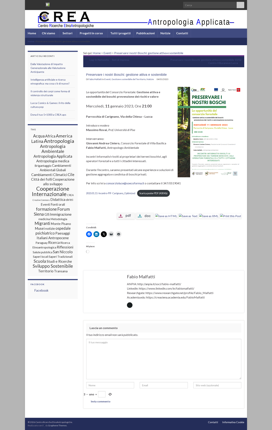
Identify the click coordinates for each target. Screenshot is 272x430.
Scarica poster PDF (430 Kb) (153, 193)
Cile (71, 174)
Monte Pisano (61, 224)
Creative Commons (41, 200)
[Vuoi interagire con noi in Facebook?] (35, 4)
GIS (46, 214)
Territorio (45, 271)
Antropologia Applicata (52, 156)
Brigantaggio (43, 165)
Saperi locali (40, 256)
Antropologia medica (52, 161)
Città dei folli (41, 179)
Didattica (57, 199)
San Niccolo (63, 252)
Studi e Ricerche (59, 261)
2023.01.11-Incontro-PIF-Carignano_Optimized (110, 193)
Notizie (165, 33)
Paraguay (42, 242)
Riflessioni (65, 247)
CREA (70, 195)
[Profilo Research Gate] (48, 4)
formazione (46, 209)
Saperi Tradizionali (61, 256)
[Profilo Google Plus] (54, 4)
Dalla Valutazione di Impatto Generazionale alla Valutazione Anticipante (48, 67)
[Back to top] (263, 421)
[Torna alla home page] (136, 19)
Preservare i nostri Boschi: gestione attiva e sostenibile (148, 53)
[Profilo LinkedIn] (41, 4)
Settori (68, 33)
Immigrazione (61, 214)
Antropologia (59, 141)
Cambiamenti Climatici (49, 174)
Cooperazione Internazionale (50, 191)
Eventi (107, 53)
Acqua (39, 135)
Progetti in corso (91, 33)
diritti (69, 199)
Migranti (42, 223)
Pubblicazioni (145, 33)
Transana (61, 271)
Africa (50, 136)
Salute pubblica (42, 252)
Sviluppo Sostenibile (53, 266)
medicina (44, 219)
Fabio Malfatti (95, 79)
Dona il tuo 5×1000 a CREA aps (48, 114)
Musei (40, 228)
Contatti (182, 33)
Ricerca (54, 242)
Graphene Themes (57, 425)
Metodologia (59, 219)
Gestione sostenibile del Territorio (129, 79)
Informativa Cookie (233, 422)
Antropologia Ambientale (53, 149)
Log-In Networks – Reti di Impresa (109, 59)
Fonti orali (58, 204)
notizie (50, 228)
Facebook (37, 284)
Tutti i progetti (120, 33)
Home (32, 33)
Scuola (40, 261)
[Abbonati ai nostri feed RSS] (29, 4)
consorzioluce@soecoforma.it (125, 183)
